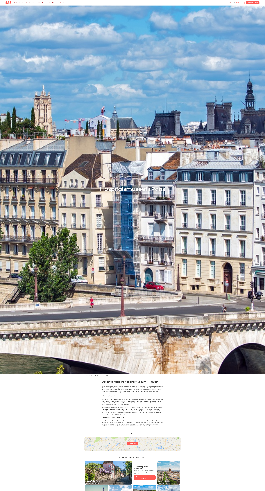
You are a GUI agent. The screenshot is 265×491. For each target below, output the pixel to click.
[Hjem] (8, 2)
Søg (230, 2)
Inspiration (89, 375)
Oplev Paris (104, 375)
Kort (96, 375)
